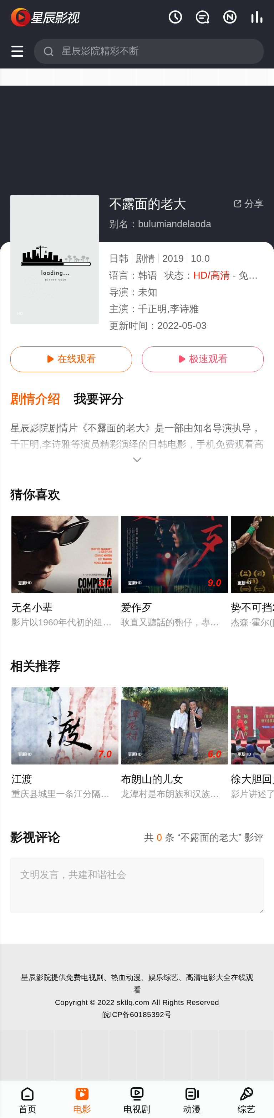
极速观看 (203, 359)
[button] (42, 399)
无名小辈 (32, 607)
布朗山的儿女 (152, 779)
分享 (248, 203)
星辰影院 (36, 977)
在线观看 (71, 359)
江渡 (21, 779)
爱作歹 (136, 607)
